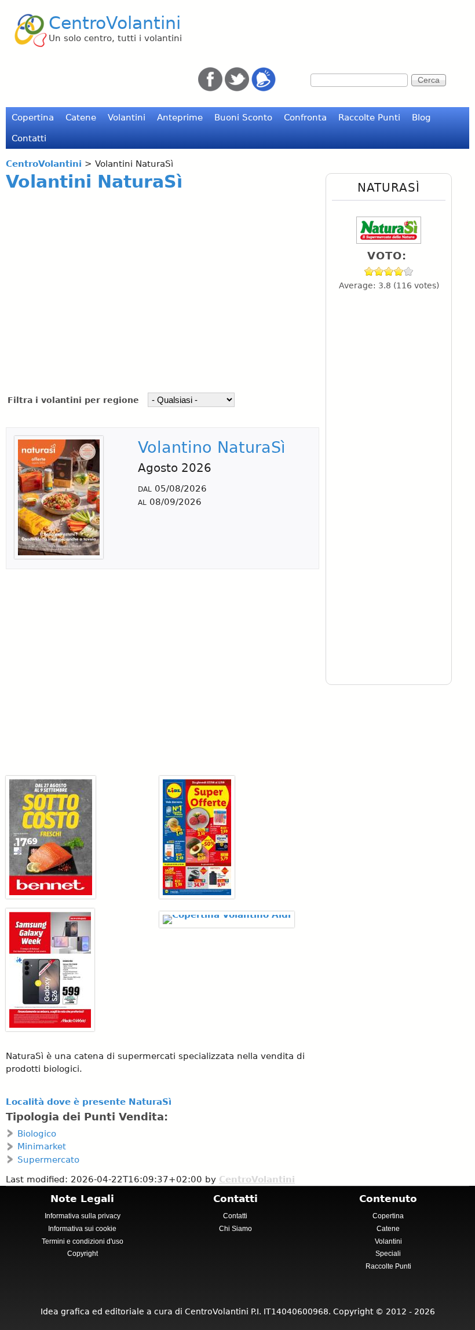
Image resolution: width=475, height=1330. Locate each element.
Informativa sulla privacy (82, 1216)
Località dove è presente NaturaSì (88, 1102)
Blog (421, 117)
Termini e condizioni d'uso (82, 1241)
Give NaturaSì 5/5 (409, 271)
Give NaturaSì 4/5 (399, 271)
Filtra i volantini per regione (75, 400)
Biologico (36, 1134)
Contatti (29, 138)
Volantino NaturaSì (212, 447)
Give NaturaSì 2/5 (379, 271)
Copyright (82, 1254)
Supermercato (48, 1160)
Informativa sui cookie (82, 1229)
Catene (80, 117)
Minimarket (41, 1146)
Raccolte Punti (369, 117)
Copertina (33, 117)
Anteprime (180, 117)
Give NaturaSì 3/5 (389, 271)
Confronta (305, 117)
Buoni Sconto (243, 117)
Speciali (388, 1254)
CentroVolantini (115, 23)
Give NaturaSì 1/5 (369, 271)
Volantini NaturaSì (94, 181)
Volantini (126, 117)
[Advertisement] (158, 284)
